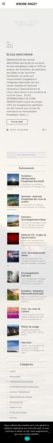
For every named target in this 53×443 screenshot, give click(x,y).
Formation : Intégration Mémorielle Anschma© (32, 292)
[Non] (49, 432)
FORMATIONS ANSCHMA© (21, 382)
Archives (13, 418)
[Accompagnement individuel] (13, 277)
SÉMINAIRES (15, 377)
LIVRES (13, 371)
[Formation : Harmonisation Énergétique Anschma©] (13, 179)
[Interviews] (13, 346)
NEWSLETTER (16, 407)
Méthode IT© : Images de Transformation (33, 236)
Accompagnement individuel (30, 274)
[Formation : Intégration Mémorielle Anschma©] (13, 295)
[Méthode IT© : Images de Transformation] (13, 238)
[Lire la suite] (17, 124)
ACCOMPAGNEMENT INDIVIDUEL (24, 387)
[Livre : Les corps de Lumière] (13, 312)
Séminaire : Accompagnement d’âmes (33, 218)
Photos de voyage (30, 327)
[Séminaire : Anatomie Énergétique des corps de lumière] (13, 200)
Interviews (26, 343)
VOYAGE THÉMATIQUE (20, 392)
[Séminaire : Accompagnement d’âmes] (13, 221)
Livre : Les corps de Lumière (30, 310)
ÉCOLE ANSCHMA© (20, 54)
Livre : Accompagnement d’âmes (33, 254)
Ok (27, 438)
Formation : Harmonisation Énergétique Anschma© (32, 178)
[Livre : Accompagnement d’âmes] (13, 256)
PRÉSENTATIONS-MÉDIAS (21, 397)
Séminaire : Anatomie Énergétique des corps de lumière (33, 199)
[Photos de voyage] (13, 330)
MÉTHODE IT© (16, 402)
